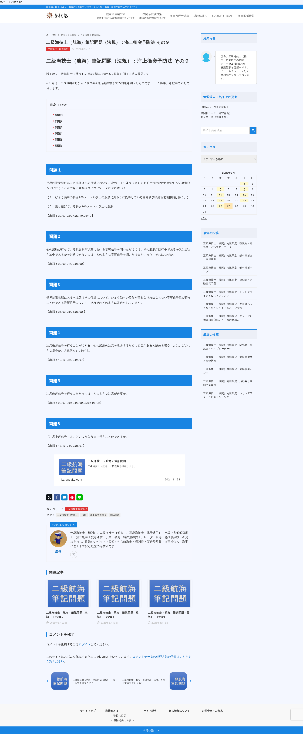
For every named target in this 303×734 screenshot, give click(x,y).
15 (244, 194)
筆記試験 (114, 514)
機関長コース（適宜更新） (216, 113)
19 (220, 200)
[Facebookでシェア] (57, 497)
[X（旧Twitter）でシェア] (49, 497)
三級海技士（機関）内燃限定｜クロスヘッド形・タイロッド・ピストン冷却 (227, 305)
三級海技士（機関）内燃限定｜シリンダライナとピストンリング (227, 293)
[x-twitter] (73, 554)
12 (220, 194)
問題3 (59, 127)
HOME (53, 34)
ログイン (84, 644)
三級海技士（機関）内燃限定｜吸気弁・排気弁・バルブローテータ (227, 245)
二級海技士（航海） (67, 514)
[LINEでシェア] (79, 497)
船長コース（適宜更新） (215, 117)
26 (220, 206)
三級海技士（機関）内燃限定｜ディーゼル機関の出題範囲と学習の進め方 (227, 317)
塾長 (58, 551)
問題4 (59, 133)
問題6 (59, 146)
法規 (84, 514)
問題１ (59, 115)
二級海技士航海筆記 (90, 34)
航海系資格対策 (68, 34)
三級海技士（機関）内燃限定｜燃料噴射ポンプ (227, 269)
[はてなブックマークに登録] (64, 497)
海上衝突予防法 (98, 514)
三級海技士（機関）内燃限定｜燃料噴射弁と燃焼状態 (227, 257)
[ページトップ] (295, 726)
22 (244, 200)
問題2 (59, 121)
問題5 (59, 139)
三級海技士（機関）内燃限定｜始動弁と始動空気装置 (227, 281)
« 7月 (204, 218)
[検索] (253, 130)
